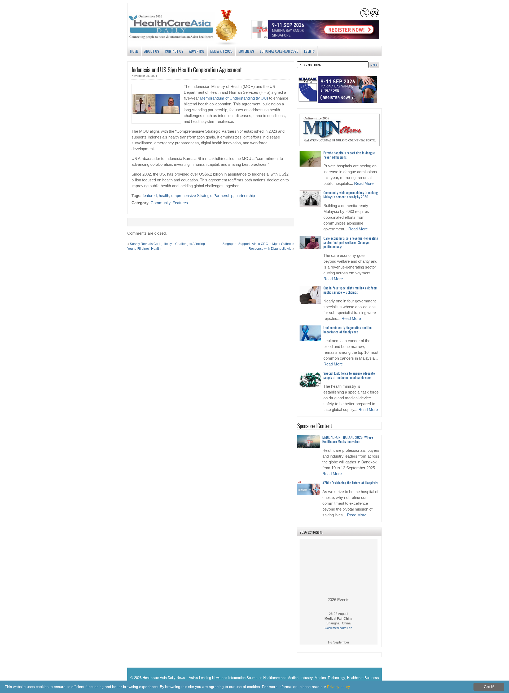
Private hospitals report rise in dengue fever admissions (349, 155)
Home (134, 51)
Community (160, 203)
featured (150, 196)
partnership (245, 196)
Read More (364, 183)
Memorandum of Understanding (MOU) (234, 98)
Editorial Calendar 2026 (279, 51)
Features (180, 203)
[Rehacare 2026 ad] (337, 89)
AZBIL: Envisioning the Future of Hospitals (350, 482)
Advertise (196, 51)
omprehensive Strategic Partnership (202, 196)
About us (151, 51)
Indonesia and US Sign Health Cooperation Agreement (186, 69)
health (164, 196)
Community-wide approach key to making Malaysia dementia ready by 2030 (350, 194)
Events (309, 51)
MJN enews (246, 51)
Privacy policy (338, 687)
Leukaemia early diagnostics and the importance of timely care (347, 329)
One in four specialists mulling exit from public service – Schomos (350, 290)
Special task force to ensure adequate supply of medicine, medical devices (349, 375)
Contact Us (174, 51)
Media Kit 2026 (221, 51)
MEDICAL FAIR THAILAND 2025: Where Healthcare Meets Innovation (347, 439)
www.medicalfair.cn (338, 623)
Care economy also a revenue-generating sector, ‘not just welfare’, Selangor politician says (350, 242)
